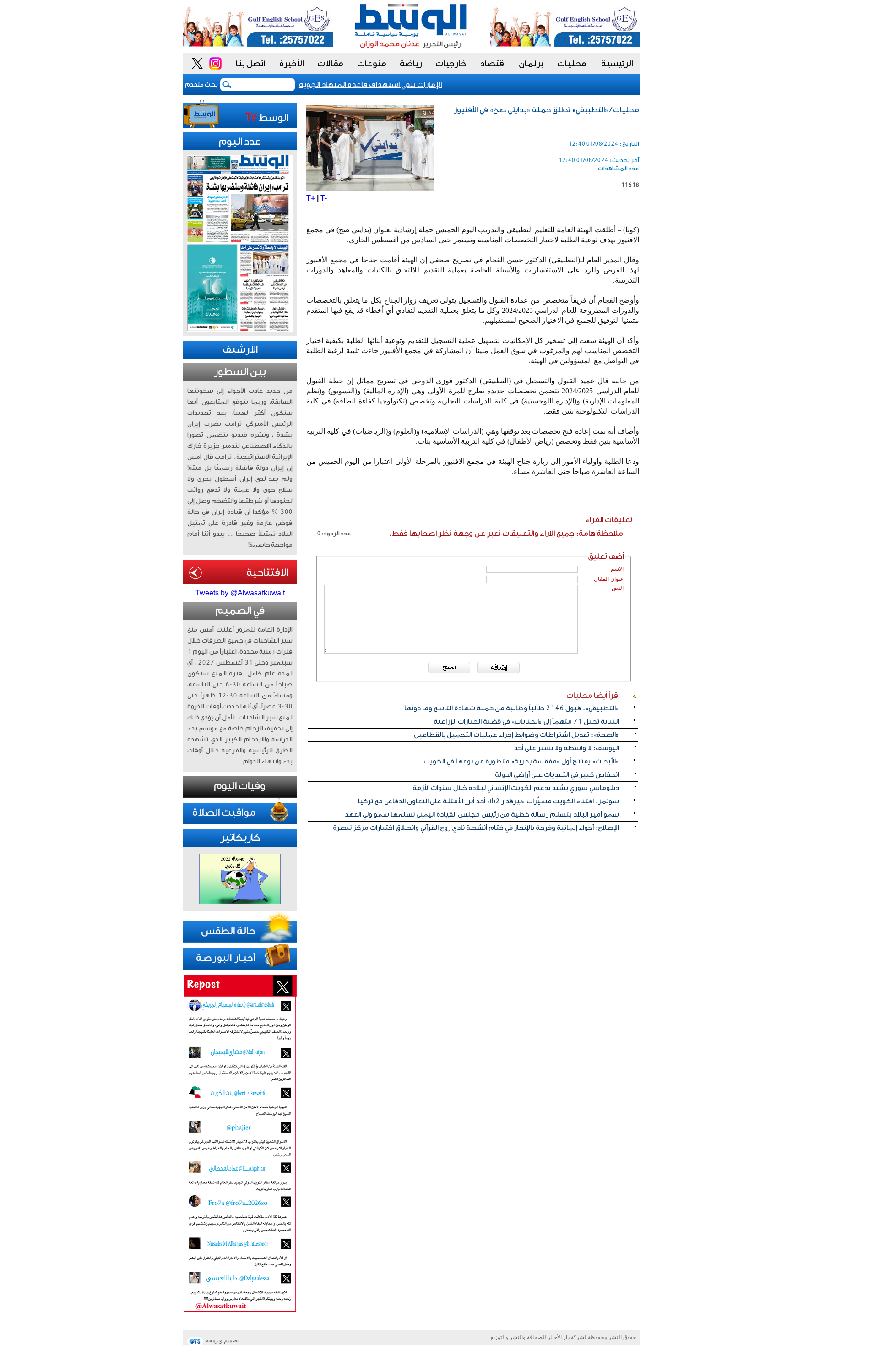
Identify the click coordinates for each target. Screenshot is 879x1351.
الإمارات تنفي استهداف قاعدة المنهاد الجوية (386, 84)
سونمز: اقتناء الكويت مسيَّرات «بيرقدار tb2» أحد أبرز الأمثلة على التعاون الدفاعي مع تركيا (488, 801)
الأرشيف (240, 349)
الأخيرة (291, 64)
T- (323, 198)
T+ (310, 198)
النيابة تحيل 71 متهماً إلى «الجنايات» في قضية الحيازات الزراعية (526, 721)
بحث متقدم (201, 84)
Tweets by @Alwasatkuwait (240, 593)
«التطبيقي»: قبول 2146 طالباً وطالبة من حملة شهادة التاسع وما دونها (511, 708)
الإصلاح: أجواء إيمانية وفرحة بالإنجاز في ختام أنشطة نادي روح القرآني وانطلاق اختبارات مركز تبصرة (476, 828)
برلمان (531, 64)
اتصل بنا (251, 64)
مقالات (330, 64)
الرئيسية (617, 64)
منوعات (371, 64)
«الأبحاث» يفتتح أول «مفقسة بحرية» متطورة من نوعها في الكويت (521, 761)
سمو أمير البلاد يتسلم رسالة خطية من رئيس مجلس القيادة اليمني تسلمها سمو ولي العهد (482, 814)
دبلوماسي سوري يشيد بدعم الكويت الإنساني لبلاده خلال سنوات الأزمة (515, 788)
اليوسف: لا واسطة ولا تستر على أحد (566, 748)
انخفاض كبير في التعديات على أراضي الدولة (557, 775)
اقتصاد (493, 64)
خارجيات (450, 64)
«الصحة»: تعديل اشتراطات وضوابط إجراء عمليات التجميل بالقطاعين (516, 735)
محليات (571, 64)
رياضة (411, 64)
